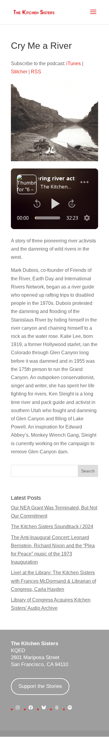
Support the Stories (40, 686)
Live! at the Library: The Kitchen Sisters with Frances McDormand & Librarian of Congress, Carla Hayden (53, 581)
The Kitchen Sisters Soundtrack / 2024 (52, 526)
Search (88, 471)
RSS (36, 71)
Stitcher (19, 71)
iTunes (73, 63)
